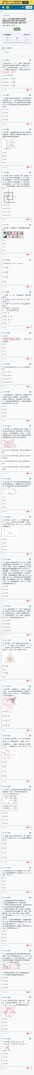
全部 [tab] (3, 48)
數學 (4, 25)
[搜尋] (22, 7)
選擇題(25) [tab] (9, 48)
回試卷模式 (7, 15)
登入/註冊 (28, 7)
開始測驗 (17, 29)
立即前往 (25, 2)
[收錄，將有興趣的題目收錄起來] (30, 60)
